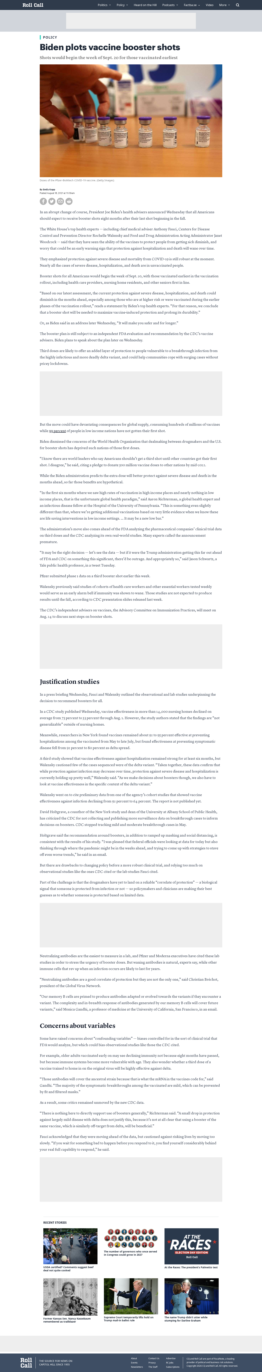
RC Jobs (169, 1362)
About (134, 1358)
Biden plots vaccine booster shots (110, 47)
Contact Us (153, 1358)
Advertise (171, 1358)
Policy (50, 37)
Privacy (152, 1362)
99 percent (57, 431)
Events (134, 1362)
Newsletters (137, 1366)
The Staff (152, 1366)
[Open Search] (237, 5)
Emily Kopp (49, 190)
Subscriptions (172, 1366)
